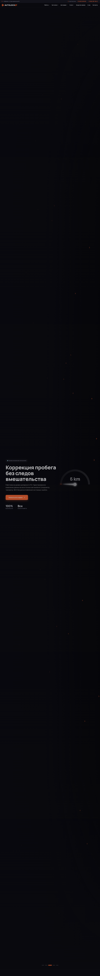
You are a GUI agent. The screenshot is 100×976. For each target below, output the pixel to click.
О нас (89, 5)
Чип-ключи (54, 5)
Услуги (71, 5)
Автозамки (63, 5)
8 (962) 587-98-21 (93, 1)
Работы (46, 5)
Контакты (95, 5)
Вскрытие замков (80, 5)
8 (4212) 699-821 (82, 1)
